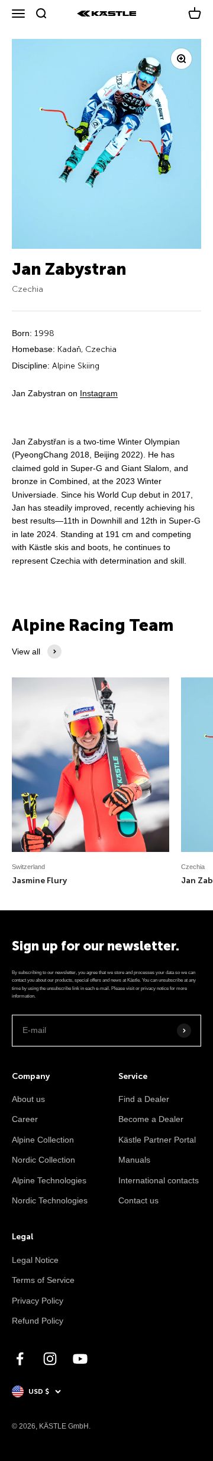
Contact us (138, 1200)
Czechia (27, 289)
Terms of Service (43, 1280)
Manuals (134, 1159)
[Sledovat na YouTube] (80, 1359)
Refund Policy (37, 1320)
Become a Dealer (150, 1119)
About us (28, 1099)
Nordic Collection (43, 1159)
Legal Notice (35, 1260)
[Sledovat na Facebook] (20, 1359)
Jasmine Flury (39, 881)
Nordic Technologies (50, 1200)
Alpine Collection (43, 1139)
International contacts (158, 1180)
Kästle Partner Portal (157, 1139)
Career (25, 1119)
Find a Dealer (143, 1099)
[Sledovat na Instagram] (50, 1359)
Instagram (99, 393)
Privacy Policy (37, 1300)
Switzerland (28, 866)
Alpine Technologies (49, 1180)
